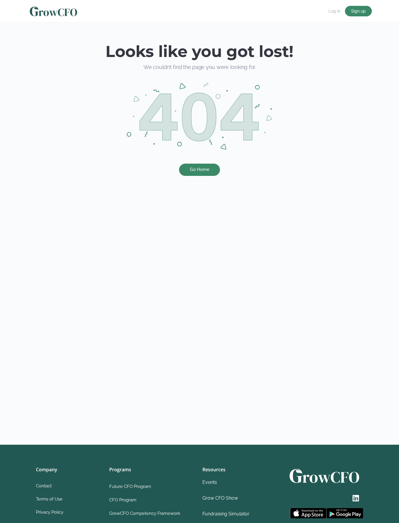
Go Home (199, 169)
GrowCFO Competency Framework (144, 513)
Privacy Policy (49, 512)
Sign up (358, 11)
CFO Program (122, 500)
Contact (44, 486)
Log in (334, 11)
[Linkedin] (355, 498)
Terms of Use (49, 499)
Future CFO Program (130, 486)
